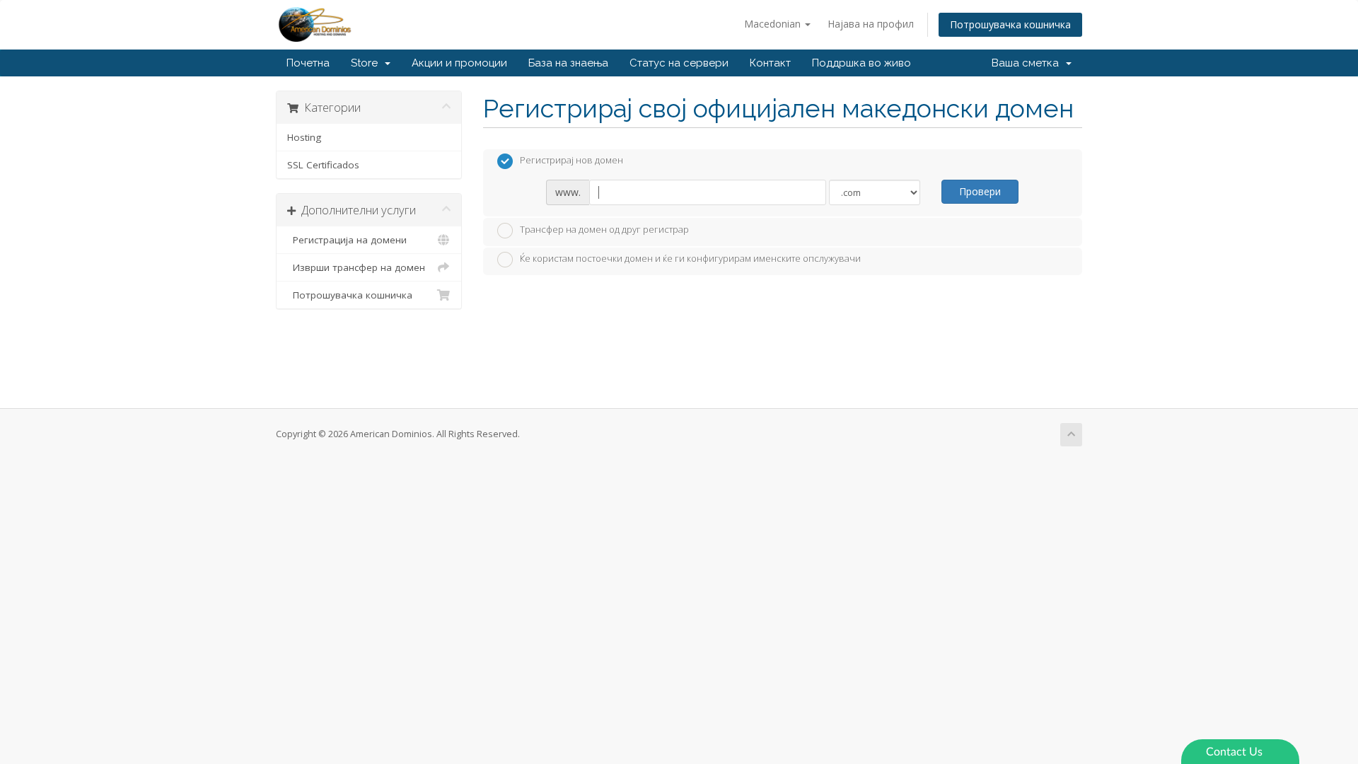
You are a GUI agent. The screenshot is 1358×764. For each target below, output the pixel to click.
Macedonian (773, 23)
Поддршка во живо (861, 63)
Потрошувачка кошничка (1010, 24)
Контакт (770, 63)
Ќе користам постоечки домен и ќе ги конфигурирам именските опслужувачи (690, 259)
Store (367, 63)
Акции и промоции (459, 63)
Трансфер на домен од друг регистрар (604, 229)
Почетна (308, 63)
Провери (980, 191)
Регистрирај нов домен (571, 160)
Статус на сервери (679, 63)
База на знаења (568, 63)
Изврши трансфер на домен (356, 267)
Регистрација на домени (347, 239)
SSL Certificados (323, 164)
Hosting (304, 137)
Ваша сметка (1028, 63)
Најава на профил (871, 23)
